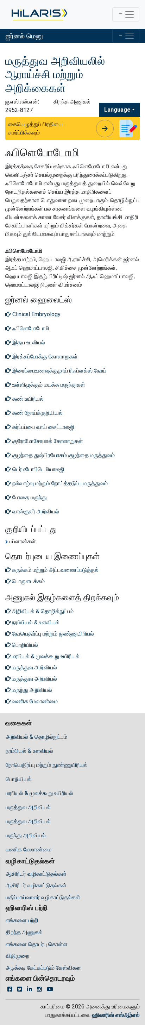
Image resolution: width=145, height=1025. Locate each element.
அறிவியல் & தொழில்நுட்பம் (36, 736)
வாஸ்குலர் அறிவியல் (35, 511)
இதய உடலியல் (28, 342)
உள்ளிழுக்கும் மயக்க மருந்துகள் (48, 384)
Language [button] (117, 109)
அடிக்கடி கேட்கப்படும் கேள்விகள (43, 967)
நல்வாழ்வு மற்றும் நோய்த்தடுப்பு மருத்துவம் (59, 483)
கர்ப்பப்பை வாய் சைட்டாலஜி (42, 427)
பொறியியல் (19, 779)
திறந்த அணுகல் (24, 932)
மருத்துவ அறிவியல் (28, 807)
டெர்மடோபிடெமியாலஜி (37, 469)
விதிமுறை (17, 955)
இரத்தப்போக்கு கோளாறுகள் (44, 356)
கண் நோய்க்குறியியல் (37, 413)
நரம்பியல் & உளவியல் (29, 751)
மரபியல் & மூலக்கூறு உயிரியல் (39, 793)
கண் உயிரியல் (27, 398)
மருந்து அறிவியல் (26, 835)
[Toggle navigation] (125, 14)
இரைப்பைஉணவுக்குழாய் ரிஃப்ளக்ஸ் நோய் (58, 370)
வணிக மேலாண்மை (28, 849)
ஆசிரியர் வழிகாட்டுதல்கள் (36, 873)
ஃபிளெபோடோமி (30, 328)
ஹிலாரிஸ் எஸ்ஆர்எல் (116, 1015)
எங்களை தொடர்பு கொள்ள (37, 944)
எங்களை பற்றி (22, 920)
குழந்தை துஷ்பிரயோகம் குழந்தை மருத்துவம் (63, 455)
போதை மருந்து (29, 497)
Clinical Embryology (36, 314)
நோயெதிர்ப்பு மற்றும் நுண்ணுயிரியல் (47, 765)
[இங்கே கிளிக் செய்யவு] (39, 14)
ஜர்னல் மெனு (24, 36)
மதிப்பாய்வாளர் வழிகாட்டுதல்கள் (43, 897)
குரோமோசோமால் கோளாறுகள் (47, 441)
